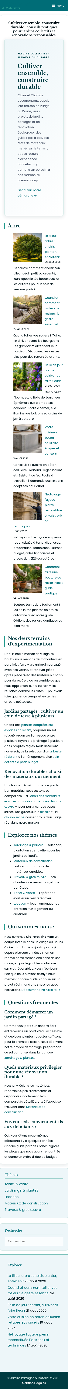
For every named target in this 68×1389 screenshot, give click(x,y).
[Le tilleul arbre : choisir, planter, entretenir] (27, 248)
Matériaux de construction (33, 861)
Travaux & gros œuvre (29, 877)
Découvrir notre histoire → (40, 990)
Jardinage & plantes (28, 845)
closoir (45, 812)
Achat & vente (24, 893)
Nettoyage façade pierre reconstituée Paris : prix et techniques (28, 1340)
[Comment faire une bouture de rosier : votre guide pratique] (27, 579)
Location (19, 903)
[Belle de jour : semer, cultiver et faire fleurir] (27, 377)
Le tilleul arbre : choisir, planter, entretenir (52, 246)
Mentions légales (34, 1383)
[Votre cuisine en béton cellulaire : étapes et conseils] (27, 439)
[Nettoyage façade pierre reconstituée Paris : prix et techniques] (27, 507)
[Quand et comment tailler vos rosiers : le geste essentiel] (27, 310)
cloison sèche (14, 817)
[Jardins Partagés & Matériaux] (17, 5)
